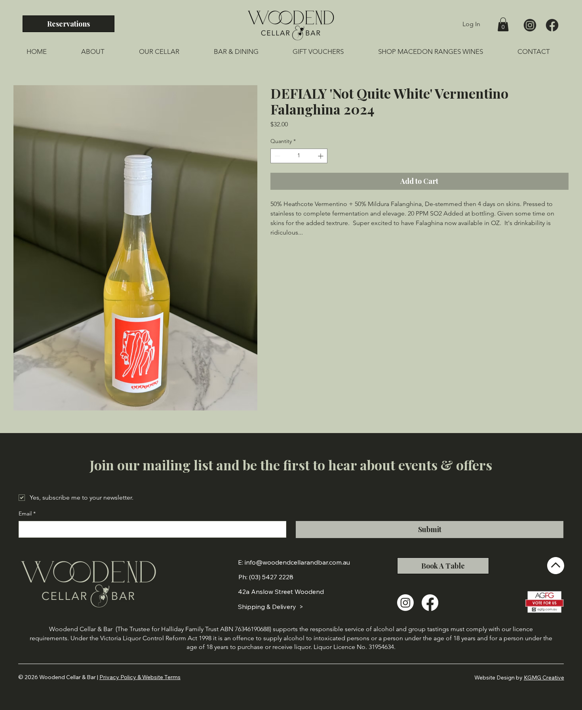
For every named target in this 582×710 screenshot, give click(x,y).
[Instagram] (405, 602)
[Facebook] (430, 602)
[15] (530, 25)
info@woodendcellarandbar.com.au (297, 562)
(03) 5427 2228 (271, 577)
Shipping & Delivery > (270, 607)
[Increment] (321, 156)
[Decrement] (276, 156)
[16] (552, 25)
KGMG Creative (544, 677)
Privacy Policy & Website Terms (140, 677)
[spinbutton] (299, 156)
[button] (503, 24)
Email (27, 513)
